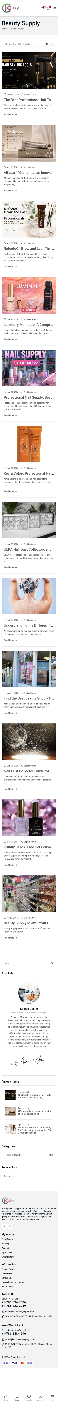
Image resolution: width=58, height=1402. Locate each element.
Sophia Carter (29, 1008)
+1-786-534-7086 (14, 1302)
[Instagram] (9, 1226)
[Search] (52, 963)
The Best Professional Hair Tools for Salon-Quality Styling (34, 1096)
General (7, 1176)
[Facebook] (4, 1226)
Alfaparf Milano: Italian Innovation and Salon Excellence (34, 1112)
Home (4, 28)
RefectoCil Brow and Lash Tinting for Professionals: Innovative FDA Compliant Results (35, 1130)
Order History (8, 1257)
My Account (7, 1252)
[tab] (47, 44)
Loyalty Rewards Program (13, 1282)
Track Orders (7, 1239)
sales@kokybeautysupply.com (19, 1311)
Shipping (5, 1243)
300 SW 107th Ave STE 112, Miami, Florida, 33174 (28, 1316)
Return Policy (7, 1287)
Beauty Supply (30, 1155)
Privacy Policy (8, 1269)
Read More (9, 114)
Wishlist (5, 1248)
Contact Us (6, 1278)
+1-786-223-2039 (14, 1305)
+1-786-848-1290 (14, 1333)
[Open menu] (54, 8)
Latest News (7, 1273)
